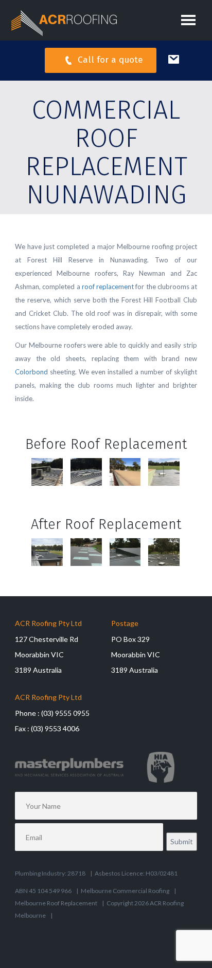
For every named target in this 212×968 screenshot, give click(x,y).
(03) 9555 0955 (65, 713)
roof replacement (108, 286)
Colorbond (31, 372)
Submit (181, 841)
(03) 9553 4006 (55, 728)
